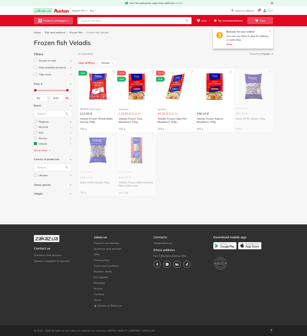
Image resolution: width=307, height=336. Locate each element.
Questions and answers (48, 255)
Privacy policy (101, 260)
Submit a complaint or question (52, 261)
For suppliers (101, 277)
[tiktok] (186, 264)
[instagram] (167, 264)
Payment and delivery (106, 243)
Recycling (99, 282)
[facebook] (157, 264)
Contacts (99, 294)
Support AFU (78, 10)
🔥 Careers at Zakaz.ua (108, 305)
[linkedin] (177, 264)
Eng (92, 10)
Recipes (98, 288)
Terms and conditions (106, 265)
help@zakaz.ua (163, 243)
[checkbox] (35, 60)
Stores (97, 300)
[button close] (272, 3)
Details (179, 3)
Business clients (103, 271)
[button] (242, 11)
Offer (97, 254)
